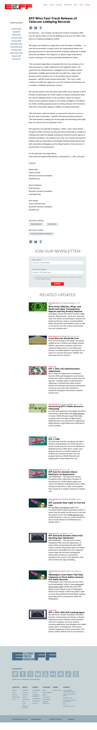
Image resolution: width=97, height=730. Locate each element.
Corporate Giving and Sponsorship (69, 700)
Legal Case (52, 366)
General (14, 690)
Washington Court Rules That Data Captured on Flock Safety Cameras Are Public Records (65, 577)
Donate (87, 4)
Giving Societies (68, 697)
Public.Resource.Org (75, 515)
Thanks (71, 719)
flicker (53, 674)
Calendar (25, 690)
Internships (25, 699)
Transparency (36, 224)
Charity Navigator (35, 679)
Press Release (53, 470)
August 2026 (16, 29)
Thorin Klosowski (68, 303)
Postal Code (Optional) (39, 269)
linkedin (61, 674)
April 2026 (16, 32)
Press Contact (57, 690)
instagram (30, 674)
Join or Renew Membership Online (69, 690)
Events (45, 694)
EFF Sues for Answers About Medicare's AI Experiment (62, 473)
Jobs (23, 701)
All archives (16, 59)
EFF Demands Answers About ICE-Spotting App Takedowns (65, 536)
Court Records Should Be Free (63, 338)
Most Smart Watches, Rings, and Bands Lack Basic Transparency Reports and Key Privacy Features (65, 309)
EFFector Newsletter (46, 702)
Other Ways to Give (69, 706)
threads (76, 674)
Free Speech (36, 690)
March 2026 (16, 35)
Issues (52, 4)
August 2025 (16, 56)
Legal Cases (46, 697)
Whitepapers (47, 699)
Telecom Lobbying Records (41, 233)
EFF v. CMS (54, 439)
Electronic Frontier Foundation (18, 7)
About (45, 4)
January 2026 (16, 41)
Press (14, 699)
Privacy (34, 692)
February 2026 (16, 38)
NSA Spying (52, 224)
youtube (45, 674)
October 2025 (16, 50)
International (36, 700)
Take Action (68, 4)
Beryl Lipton (66, 571)
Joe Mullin (65, 336)
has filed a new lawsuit (60, 507)
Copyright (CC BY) (19, 719)
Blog (44, 690)
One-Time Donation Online (69, 694)
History (24, 697)
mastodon (15, 674)
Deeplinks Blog (53, 303)
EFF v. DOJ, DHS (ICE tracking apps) (66, 612)
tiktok (68, 674)
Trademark (36, 719)
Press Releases (16, 23)
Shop (81, 4)
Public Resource (79, 413)
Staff (23, 703)
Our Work (59, 4)
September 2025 (16, 53)
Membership (16, 697)
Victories (25, 694)
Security (14, 694)
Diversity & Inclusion (25, 706)
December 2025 (16, 44)
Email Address (36, 260)
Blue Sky (38, 674)
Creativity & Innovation (35, 695)
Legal (13, 692)
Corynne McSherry (69, 499)
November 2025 (16, 47)
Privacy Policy (55, 719)
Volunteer (25, 692)
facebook (23, 674)
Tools (75, 4)
